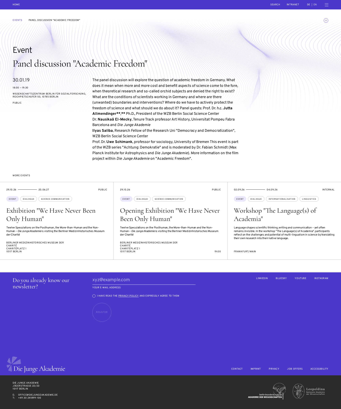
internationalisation (282, 199)
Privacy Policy (128, 296)
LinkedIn (262, 278)
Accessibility (319, 369)
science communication (55, 199)
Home (16, 4)
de (308, 4)
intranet (293, 4)
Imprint (256, 369)
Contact (237, 369)
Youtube (300, 278)
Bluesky (281, 278)
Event (12, 199)
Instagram (321, 278)
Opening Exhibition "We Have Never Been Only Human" (170, 214)
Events (17, 20)
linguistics (309, 199)
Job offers (295, 369)
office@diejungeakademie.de (38, 395)
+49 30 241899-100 (29, 398)
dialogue (28, 199)
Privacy (274, 369)
